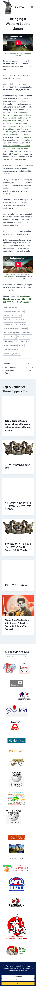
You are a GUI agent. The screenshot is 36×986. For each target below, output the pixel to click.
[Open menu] (32, 7)
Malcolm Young (9, 337)
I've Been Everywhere (11, 332)
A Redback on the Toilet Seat (14, 311)
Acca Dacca (16, 316)
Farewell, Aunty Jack (11, 126)
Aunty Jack (20, 320)
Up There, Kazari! (30, 367)
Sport (21, 345)
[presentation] (18, 406)
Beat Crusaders (11, 274)
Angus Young (17, 154)
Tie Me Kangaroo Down (12, 354)
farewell (24, 328)
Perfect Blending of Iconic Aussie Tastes (9, 368)
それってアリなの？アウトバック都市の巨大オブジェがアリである (18, 506)
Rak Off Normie (22, 337)
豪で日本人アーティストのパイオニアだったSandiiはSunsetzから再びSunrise (18, 547)
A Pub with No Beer (11, 307)
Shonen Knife (9, 53)
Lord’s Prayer (26, 137)
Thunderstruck (9, 276)
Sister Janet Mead (10, 134)
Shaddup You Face (10, 341)
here (19, 290)
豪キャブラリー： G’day (16, 585)
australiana (8, 324)
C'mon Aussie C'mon (11, 328)
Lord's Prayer (26, 332)
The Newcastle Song (11, 349)
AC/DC (27, 143)
